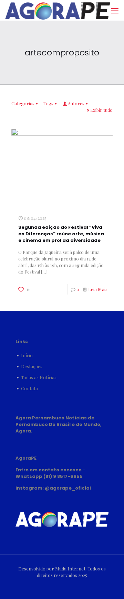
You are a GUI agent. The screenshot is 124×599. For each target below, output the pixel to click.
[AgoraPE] (57, 10)
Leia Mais (97, 289)
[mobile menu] (115, 10)
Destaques (31, 366)
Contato (29, 388)
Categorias (22, 103)
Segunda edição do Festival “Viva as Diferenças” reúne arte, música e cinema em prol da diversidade (61, 234)
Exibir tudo (101, 110)
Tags (48, 103)
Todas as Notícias (38, 377)
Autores (76, 103)
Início (27, 355)
